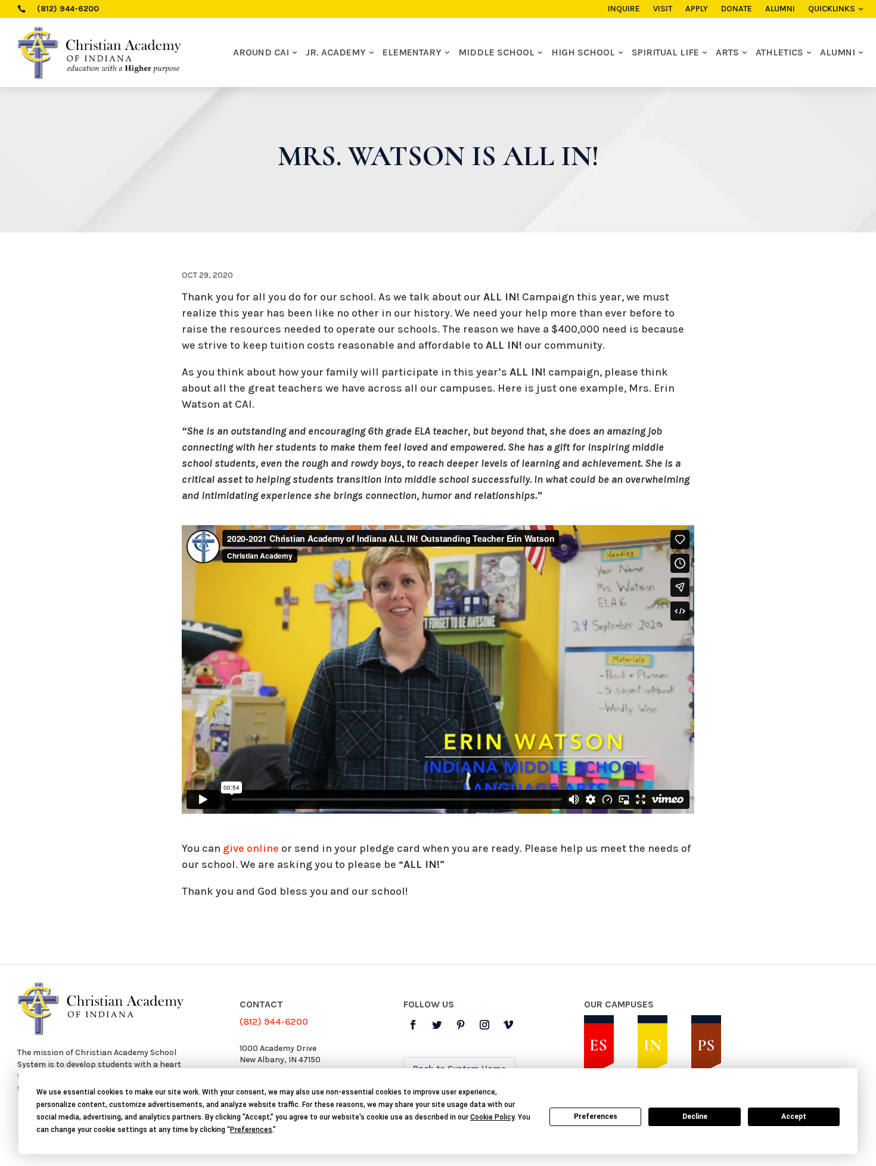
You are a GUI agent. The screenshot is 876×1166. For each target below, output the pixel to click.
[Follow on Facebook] (413, 1024)
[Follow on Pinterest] (460, 1024)
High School (583, 52)
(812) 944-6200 (274, 1021)
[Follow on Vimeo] (508, 1024)
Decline (694, 1116)
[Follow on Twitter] (436, 1024)
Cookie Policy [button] (492, 1117)
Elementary (412, 52)
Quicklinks (831, 9)
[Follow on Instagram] (484, 1024)
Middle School (496, 52)
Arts (727, 52)
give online (251, 848)
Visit (662, 9)
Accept (793, 1116)
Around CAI (261, 52)
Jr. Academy (336, 52)
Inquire (624, 9)
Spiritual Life (665, 52)
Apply (696, 9)
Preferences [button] (251, 1129)
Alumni (780, 9)
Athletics (779, 52)
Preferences (595, 1116)
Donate (736, 9)
